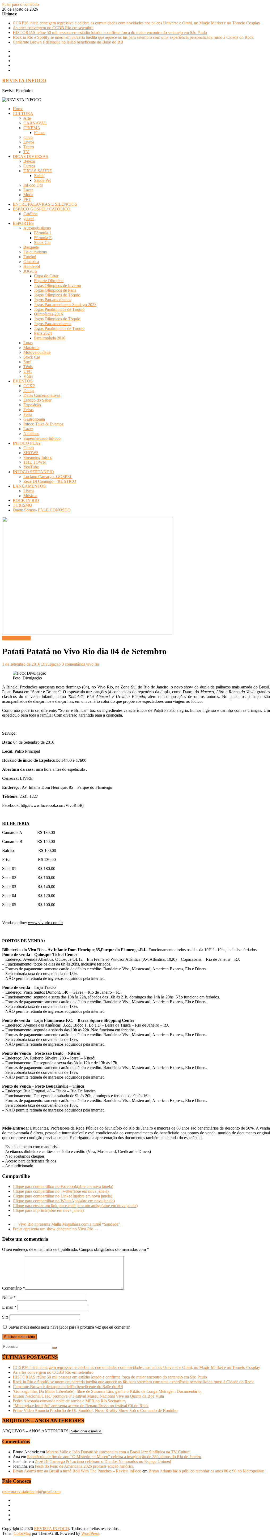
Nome (9, 1297)
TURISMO (22, 505)
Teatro (28, 147)
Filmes (39, 132)
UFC (27, 371)
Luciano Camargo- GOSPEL (48, 476)
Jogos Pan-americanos (52, 300)
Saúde (39, 175)
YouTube (31, 467)
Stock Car (42, 242)
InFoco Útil (33, 185)
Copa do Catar (46, 276)
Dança (28, 390)
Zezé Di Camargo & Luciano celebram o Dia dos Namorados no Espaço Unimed (103, 1461)
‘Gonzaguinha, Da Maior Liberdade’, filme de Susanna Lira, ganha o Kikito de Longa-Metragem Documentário (107, 1391)
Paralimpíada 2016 (49, 338)
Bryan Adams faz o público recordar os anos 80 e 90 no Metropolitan (206, 1471)
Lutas (28, 343)
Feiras (28, 409)
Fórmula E (43, 237)
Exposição (32, 405)
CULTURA (23, 113)
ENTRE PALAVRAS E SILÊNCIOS (45, 204)
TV (26, 151)
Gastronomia (34, 419)
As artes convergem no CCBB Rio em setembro (53, 27)
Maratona (31, 347)
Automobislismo (37, 228)
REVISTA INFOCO (24, 80)
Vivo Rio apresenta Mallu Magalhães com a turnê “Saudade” (66, 1224)
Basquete (31, 247)
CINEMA (31, 128)
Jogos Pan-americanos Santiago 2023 (65, 304)
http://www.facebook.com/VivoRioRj (52, 805)
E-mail (9, 1307)
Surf (27, 362)
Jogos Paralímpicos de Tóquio (59, 309)
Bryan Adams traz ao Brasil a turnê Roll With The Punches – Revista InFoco (77, 1471)
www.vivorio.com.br (45, 922)
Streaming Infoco (37, 457)
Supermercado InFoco (42, 438)
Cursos (29, 166)
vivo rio (92, 664)
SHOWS (31, 452)
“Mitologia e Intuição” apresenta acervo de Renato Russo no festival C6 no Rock (80, 1405)
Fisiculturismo (35, 252)
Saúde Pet (42, 180)
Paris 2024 (43, 333)
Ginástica (31, 261)
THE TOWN (34, 462)
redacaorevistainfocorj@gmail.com (31, 1491)
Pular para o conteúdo (20, 4)
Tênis (28, 366)
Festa (27, 414)
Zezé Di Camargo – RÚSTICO (49, 481)
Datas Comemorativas (41, 395)
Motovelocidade (36, 352)
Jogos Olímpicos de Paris (55, 290)
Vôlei (28, 376)
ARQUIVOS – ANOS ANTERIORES (35, 1431)
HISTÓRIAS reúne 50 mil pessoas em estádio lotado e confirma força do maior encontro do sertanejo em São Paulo (110, 32)
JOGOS (30, 271)
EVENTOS (23, 381)
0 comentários (73, 664)
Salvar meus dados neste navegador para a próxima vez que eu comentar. (69, 1327)
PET (27, 199)
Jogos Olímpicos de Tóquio (57, 295)
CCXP (29, 386)
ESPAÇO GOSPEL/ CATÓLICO (41, 209)
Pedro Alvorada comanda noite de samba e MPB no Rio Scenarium (69, 1401)
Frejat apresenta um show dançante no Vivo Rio (56, 1229)
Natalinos (31, 433)
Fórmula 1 (42, 233)
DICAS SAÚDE (37, 171)
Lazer (28, 190)
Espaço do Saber (37, 400)
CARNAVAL (35, 123)
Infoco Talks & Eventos (43, 424)
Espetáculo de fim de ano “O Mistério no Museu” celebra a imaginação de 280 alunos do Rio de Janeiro (114, 1456)
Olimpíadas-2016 (48, 314)
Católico (30, 214)
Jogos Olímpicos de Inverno (57, 285)
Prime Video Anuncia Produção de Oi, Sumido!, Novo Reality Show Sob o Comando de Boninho (95, 1410)
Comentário (13, 1288)
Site (5, 1317)
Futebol (29, 257)
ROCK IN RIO (26, 500)
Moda (28, 194)
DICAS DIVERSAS (30, 156)
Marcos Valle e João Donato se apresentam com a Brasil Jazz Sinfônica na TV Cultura (118, 1452)
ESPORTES (23, 223)
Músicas (30, 495)
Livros (28, 142)
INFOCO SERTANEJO (33, 471)
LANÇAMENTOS (29, 486)
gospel (28, 218)
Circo (28, 137)
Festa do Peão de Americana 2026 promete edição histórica (84, 1466)
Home (18, 108)
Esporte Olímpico (48, 280)
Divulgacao (51, 664)
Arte (27, 118)
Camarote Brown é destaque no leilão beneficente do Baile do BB (68, 42)
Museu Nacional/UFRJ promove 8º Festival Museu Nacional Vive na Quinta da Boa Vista (88, 1396)
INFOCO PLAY (27, 443)
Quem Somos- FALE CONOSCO (42, 510)
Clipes (28, 448)
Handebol (31, 266)
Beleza (29, 161)
